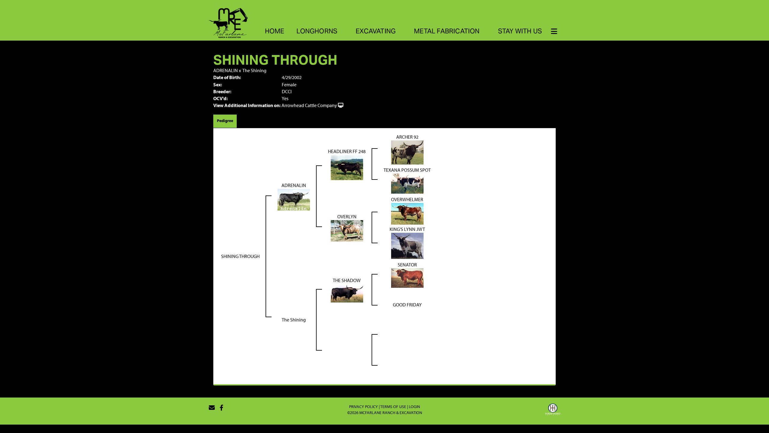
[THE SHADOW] (347, 292)
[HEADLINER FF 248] (347, 167)
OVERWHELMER (407, 199)
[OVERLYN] (347, 230)
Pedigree (225, 120)
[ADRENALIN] (294, 199)
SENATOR (407, 265)
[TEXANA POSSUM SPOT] (407, 183)
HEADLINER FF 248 (347, 151)
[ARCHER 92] (407, 152)
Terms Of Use (393, 406)
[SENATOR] (407, 277)
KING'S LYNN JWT (407, 229)
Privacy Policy (363, 406)
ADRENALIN (225, 70)
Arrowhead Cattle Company (309, 105)
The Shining (254, 70)
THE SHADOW (347, 280)
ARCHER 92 (407, 137)
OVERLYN (347, 216)
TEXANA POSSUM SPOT (407, 170)
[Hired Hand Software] (552, 410)
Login (414, 406)
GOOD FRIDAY (407, 305)
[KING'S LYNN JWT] (407, 245)
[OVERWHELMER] (407, 213)
